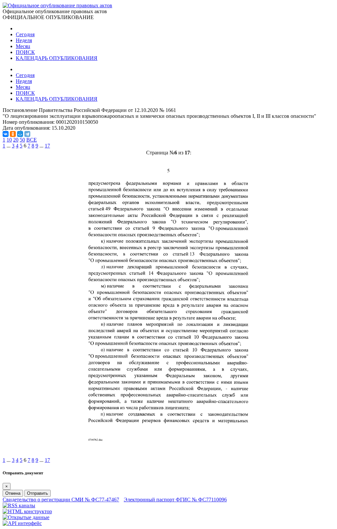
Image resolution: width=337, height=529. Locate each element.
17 (47, 145)
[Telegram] (27, 134)
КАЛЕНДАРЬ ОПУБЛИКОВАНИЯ (56, 58)
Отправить (37, 493)
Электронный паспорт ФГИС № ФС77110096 (175, 499)
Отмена (12, 493)
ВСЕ (31, 140)
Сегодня (25, 34)
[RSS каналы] (19, 505)
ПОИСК (25, 52)
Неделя (24, 40)
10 (9, 140)
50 (22, 140)
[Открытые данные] (26, 517)
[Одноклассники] (13, 134)
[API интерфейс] (22, 523)
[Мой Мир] (20, 134)
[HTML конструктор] (27, 511)
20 (15, 140)
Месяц (23, 46)
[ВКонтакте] (6, 134)
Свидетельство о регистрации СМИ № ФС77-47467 (61, 499)
